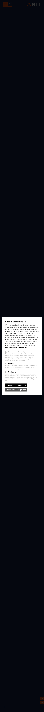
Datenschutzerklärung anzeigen (16, 347)
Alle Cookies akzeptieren (16, 390)
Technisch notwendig (16, 352)
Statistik (11, 364)
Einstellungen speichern (16, 385)
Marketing (12, 372)
